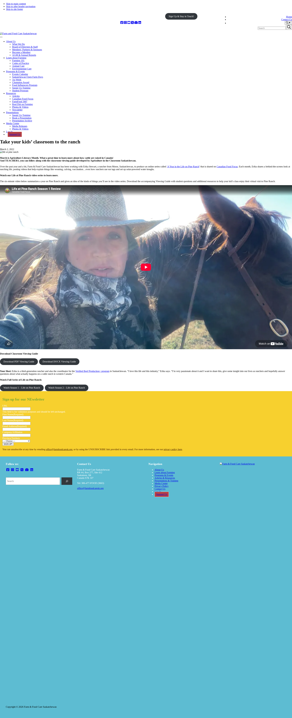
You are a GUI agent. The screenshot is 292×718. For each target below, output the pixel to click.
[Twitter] (132, 22)
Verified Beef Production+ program (92, 371)
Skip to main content (16, 3)
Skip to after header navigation (20, 6)
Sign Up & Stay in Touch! (181, 16)
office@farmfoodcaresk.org (59, 449)
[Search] (66, 481)
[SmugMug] (136, 22)
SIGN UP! (8, 444)
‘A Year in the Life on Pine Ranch (183, 166)
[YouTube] (128, 22)
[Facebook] (121, 22)
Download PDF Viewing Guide (18, 361)
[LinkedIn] (139, 22)
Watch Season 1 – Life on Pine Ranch (21, 387)
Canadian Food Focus (227, 166)
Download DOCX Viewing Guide (59, 361)
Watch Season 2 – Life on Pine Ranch (66, 387)
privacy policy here (173, 449)
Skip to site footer (14, 9)
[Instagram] (125, 22)
